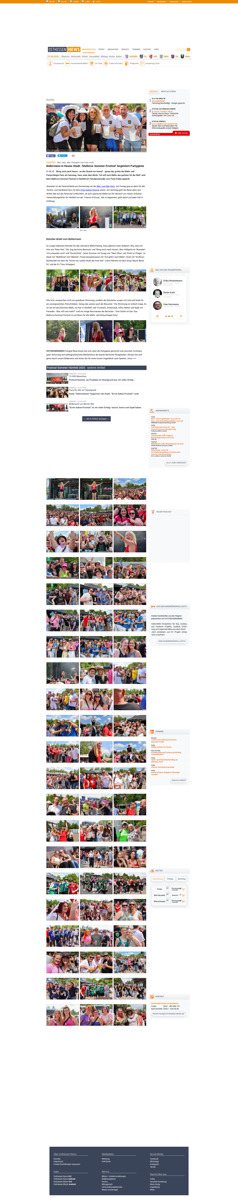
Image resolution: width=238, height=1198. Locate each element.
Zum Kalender (179, 780)
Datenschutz (187, 2)
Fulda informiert (116, 63)
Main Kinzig (155, 1184)
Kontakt (151, 2)
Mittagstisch (107, 1184)
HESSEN (133, 56)
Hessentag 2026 (152, 63)
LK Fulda (98, 63)
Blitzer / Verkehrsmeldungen (114, 1176)
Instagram (154, 1164)
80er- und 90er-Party (106, 186)
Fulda (152, 1179)
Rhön (187, 56)
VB (176, 56)
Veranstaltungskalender (112, 1187)
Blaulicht (66, 56)
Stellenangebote (109, 1179)
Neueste (154, 91)
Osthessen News (62, 1176)
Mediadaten (161, 2)
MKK (166, 56)
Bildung (104, 56)
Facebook (154, 1159)
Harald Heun (169, 281)
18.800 (76, 2)
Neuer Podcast (163, 512)
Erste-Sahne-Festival (89, 190)
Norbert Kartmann (172, 292)
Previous (157, 315)
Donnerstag (158, 879)
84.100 (64, 2)
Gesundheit (94, 56)
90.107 (52, 2)
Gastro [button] (147, 49)
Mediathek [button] (113, 49)
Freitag (170, 879)
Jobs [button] (156, 49)
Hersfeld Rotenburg (158, 1182)
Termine (136, 49)
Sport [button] (101, 49)
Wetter (159, 871)
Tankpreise (134, 63)
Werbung (105, 1159)
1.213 (97, 2)
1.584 (87, 2)
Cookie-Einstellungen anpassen (67, 1164)
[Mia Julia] (96, 227)
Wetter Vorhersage (110, 1190)
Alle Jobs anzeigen (176, 463)
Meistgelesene (168, 91)
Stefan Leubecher (172, 304)
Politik (85, 56)
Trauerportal (58, 63)
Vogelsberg (155, 1187)
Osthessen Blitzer (63, 1182)
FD (145, 56)
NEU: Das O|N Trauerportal (168, 270)
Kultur (118, 56)
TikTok (152, 1167)
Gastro (105, 1182)
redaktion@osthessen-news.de (168, 1014)
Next (180, 315)
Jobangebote (162, 410)
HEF (155, 56)
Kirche (112, 56)
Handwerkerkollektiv (79, 63)
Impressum (174, 2)
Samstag (182, 879)
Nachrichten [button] (88, 49)
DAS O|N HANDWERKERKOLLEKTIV (171, 606)
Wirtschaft (75, 56)
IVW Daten (106, 1161)
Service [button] (125, 49)
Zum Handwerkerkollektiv (172, 641)
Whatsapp (154, 1161)
